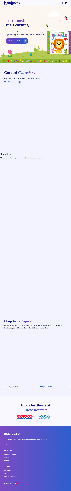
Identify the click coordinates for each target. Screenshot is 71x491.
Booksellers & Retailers (10, 454)
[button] (66, 3)
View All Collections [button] (10, 82)
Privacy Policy (7, 470)
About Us (6, 457)
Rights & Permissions (9, 476)
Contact (6, 473)
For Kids (6, 460)
